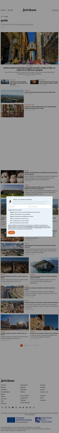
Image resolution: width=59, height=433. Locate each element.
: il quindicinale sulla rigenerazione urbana (21, 216)
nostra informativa (29, 226)
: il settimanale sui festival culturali (19, 222)
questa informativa (38, 227)
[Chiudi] (50, 198)
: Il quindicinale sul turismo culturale (19, 220)
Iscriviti (11, 232)
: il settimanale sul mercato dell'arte (20, 214)
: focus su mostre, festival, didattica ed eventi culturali (25, 212)
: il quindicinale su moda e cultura (19, 218)
